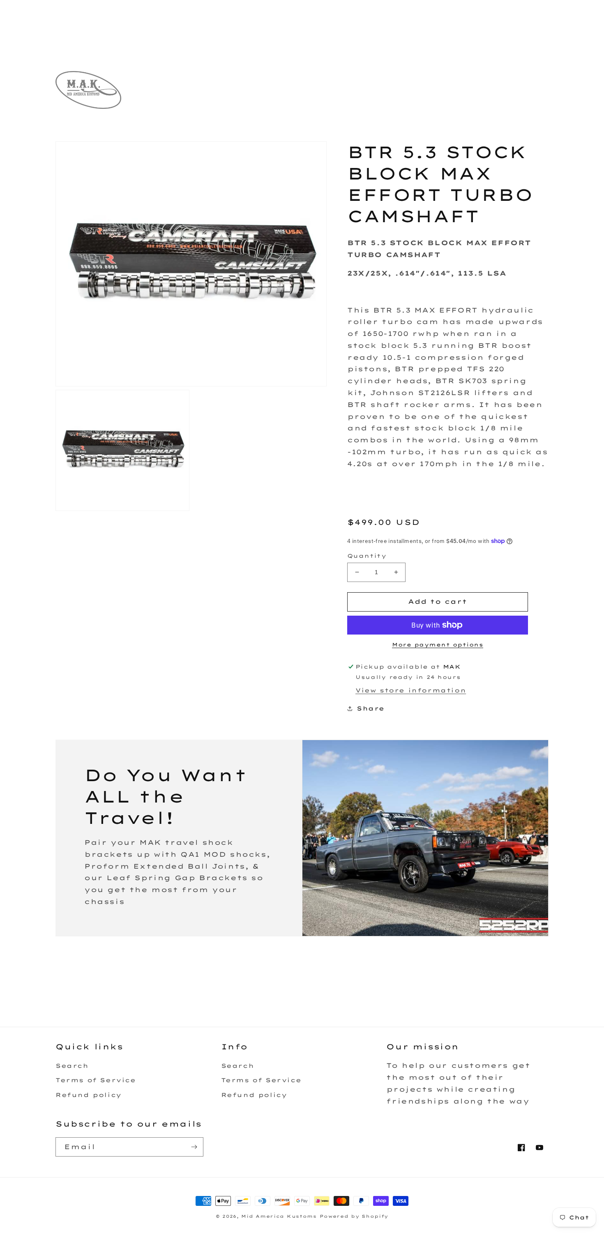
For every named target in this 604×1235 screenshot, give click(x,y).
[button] (205, 98)
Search (72, 1065)
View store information (410, 690)
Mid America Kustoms (278, 1216)
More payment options (437, 645)
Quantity (366, 555)
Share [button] (371, 708)
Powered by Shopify (354, 1216)
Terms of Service (95, 1080)
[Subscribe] (194, 1147)
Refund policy (88, 1095)
